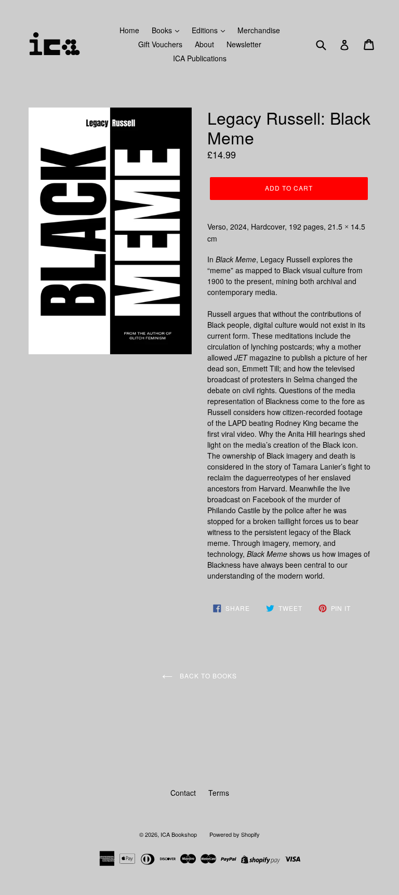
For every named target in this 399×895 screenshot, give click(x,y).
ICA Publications (200, 58)
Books (163, 30)
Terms (218, 792)
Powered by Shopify (234, 834)
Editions (206, 30)
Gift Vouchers (160, 44)
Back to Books (207, 675)
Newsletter (244, 44)
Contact (183, 792)
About (204, 44)
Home (129, 30)
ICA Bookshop (179, 834)
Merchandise (258, 30)
